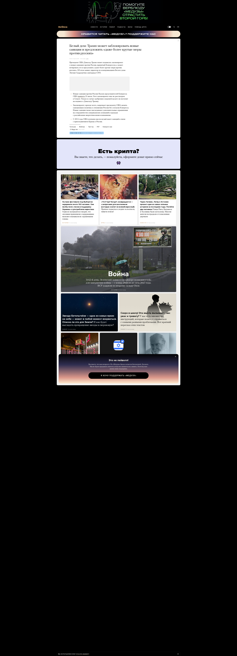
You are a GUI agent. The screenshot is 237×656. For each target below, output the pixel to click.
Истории (103, 27)
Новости (94, 27)
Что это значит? (82, 654)
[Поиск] (174, 27)
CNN (87, 58)
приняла (81, 96)
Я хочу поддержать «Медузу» (118, 375)
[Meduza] (63, 27)
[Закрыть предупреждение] (178, 654)
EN (178, 27)
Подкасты (121, 27)
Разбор (112, 27)
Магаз (130, 27)
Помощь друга (140, 27)
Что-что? (81, 129)
